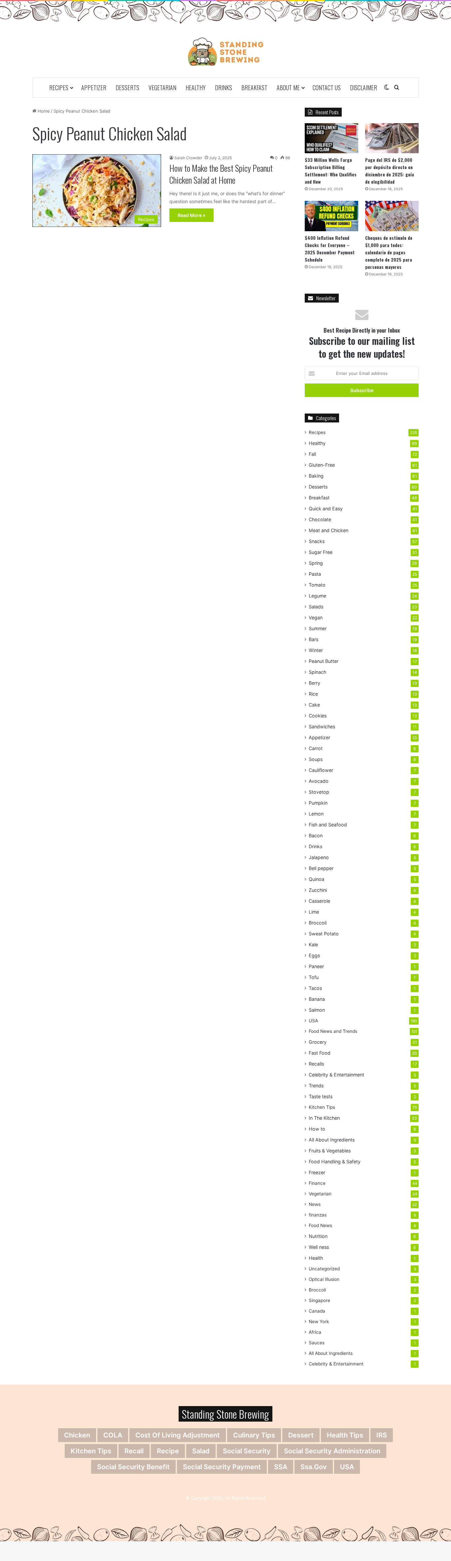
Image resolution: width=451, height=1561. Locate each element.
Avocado (319, 781)
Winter (316, 650)
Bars (313, 639)
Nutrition (318, 1236)
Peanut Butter (323, 661)
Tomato (317, 585)
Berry (314, 683)
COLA (112, 1435)
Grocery (318, 1042)
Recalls (316, 1064)
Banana (317, 999)
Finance (317, 1183)
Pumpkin (318, 803)
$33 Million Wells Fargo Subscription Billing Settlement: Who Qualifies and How (331, 170)
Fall (312, 454)
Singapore (319, 1300)
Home (43, 111)
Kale (313, 944)
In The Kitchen (324, 1118)
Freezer (317, 1172)
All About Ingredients (332, 1140)
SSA (280, 1467)
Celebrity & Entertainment (336, 1074)
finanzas (318, 1214)
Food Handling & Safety (335, 1161)
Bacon (316, 835)
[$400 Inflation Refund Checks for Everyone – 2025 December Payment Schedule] (331, 216)
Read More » (191, 215)
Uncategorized (324, 1268)
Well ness (319, 1247)
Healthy (196, 87)
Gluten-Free (322, 465)
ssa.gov (313, 1467)
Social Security (247, 1451)
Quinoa (316, 879)
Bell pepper (321, 868)
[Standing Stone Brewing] (225, 51)
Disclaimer (363, 87)
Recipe (168, 1451)
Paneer (316, 966)
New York (319, 1321)
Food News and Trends (333, 1031)
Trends (316, 1085)
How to (317, 1129)
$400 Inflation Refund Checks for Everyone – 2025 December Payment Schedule (330, 248)
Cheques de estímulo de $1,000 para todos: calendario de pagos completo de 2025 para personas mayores (388, 252)
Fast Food (319, 1053)
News (315, 1204)
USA (313, 1020)
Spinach (317, 672)
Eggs (314, 955)
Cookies (318, 715)
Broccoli (318, 923)
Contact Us (327, 87)
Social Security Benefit (133, 1467)
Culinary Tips (254, 1435)
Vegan (316, 617)
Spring (316, 563)
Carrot (316, 748)
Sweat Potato (324, 933)
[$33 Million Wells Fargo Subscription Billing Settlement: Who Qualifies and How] (331, 138)
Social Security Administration (332, 1451)
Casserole (319, 901)
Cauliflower (321, 770)
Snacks (317, 541)
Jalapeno (319, 857)
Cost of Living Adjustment (177, 1435)
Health (316, 1258)
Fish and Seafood (328, 824)
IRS (381, 1435)
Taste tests (320, 1096)
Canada (317, 1311)
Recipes (58, 87)
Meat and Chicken (328, 530)
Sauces (317, 1342)
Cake (314, 705)
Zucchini (318, 890)
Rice (313, 694)
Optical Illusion (324, 1279)
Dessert (301, 1435)
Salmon (317, 1010)
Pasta (315, 574)
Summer (318, 628)
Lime (314, 912)
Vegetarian (162, 87)
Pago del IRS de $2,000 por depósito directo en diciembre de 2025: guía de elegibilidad (389, 170)
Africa (315, 1332)
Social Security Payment (222, 1467)
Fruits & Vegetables (330, 1150)
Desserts (127, 87)
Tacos (315, 988)
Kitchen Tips (322, 1107)
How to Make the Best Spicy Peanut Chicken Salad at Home (221, 174)
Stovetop (319, 792)
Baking (316, 476)
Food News (320, 1225)
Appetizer (93, 87)
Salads (316, 606)
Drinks (223, 87)
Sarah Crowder (188, 157)
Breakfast (254, 87)
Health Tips (345, 1435)
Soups (316, 759)
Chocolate (320, 519)
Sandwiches (322, 726)
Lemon (316, 814)
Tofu (314, 977)
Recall (134, 1451)
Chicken (77, 1435)
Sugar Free (320, 552)
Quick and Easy (326, 508)
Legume (317, 596)
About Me (288, 87)
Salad (201, 1451)
